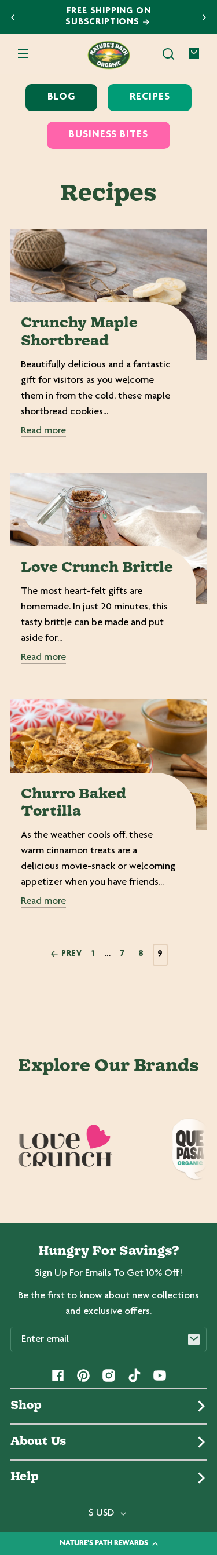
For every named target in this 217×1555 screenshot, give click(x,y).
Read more (43, 431)
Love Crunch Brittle (97, 568)
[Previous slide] (12, 17)
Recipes (150, 97)
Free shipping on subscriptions (107, 16)
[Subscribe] (194, 1339)
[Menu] (23, 54)
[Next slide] (204, 17)
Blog (61, 97)
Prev (70, 954)
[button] (168, 54)
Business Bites (108, 135)
